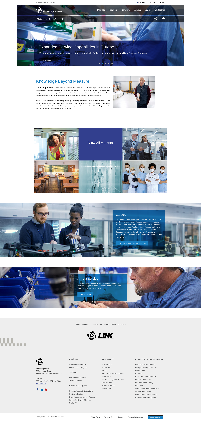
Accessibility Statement (135, 417)
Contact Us (160, 10)
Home (69, 19)
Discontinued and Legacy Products (82, 397)
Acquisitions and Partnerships (113, 373)
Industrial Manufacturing (144, 383)
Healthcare (139, 373)
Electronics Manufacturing (145, 364)
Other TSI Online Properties (149, 359)
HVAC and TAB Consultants (145, 376)
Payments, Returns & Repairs (80, 400)
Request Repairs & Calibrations (81, 391)
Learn (147, 10)
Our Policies (106, 376)
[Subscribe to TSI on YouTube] (46, 389)
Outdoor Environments (143, 391)
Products (113, 10)
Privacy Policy (95, 417)
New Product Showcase (78, 364)
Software (125, 10)
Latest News (106, 367)
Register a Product (76, 394)
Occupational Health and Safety (147, 388)
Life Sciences (140, 385)
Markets (101, 10)
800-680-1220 (41, 2)
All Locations (51, 2)
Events (104, 370)
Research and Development (145, 398)
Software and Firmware (77, 378)
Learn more (85, 294)
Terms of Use (108, 417)
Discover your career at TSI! (132, 243)
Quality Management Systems (113, 379)
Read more (46, 60)
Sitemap (120, 417)
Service (137, 10)
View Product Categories (78, 367)
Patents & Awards (108, 385)
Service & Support (78, 385)
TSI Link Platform (75, 381)
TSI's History (107, 383)
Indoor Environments (143, 379)
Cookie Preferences (155, 417)
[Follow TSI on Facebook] (37, 389)
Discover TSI (108, 359)
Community (106, 388)
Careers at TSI (107, 364)
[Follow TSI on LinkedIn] (42, 389)
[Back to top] (198, 418)
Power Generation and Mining (146, 395)
